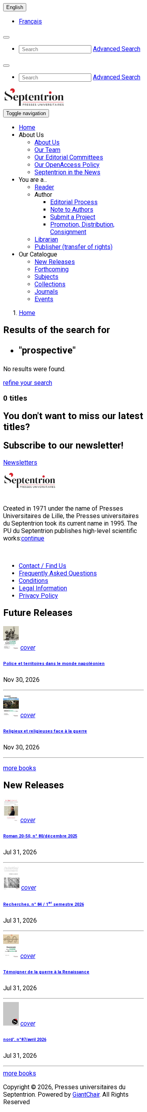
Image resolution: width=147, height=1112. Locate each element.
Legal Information (43, 588)
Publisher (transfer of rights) (73, 247)
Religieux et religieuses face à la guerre (45, 731)
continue (32, 538)
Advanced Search (116, 49)
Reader (44, 187)
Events (43, 299)
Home (27, 127)
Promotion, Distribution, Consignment (82, 228)
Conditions (33, 580)
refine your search (27, 383)
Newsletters (20, 462)
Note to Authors (71, 209)
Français (30, 21)
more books (19, 768)
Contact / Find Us (42, 566)
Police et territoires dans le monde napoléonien (54, 663)
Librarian (46, 239)
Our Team (47, 150)
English (14, 7)
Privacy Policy (38, 595)
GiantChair (86, 1094)
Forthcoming (51, 269)
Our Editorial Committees (68, 157)
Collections (49, 284)
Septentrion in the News (67, 172)
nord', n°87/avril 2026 (24, 1039)
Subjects (46, 276)
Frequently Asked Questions (58, 573)
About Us (47, 142)
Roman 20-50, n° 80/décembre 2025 (40, 836)
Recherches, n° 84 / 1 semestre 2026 (43, 904)
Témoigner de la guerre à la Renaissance (46, 972)
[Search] (6, 37)
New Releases (54, 262)
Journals (46, 291)
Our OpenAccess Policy (67, 165)
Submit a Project (72, 217)
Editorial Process (74, 202)
